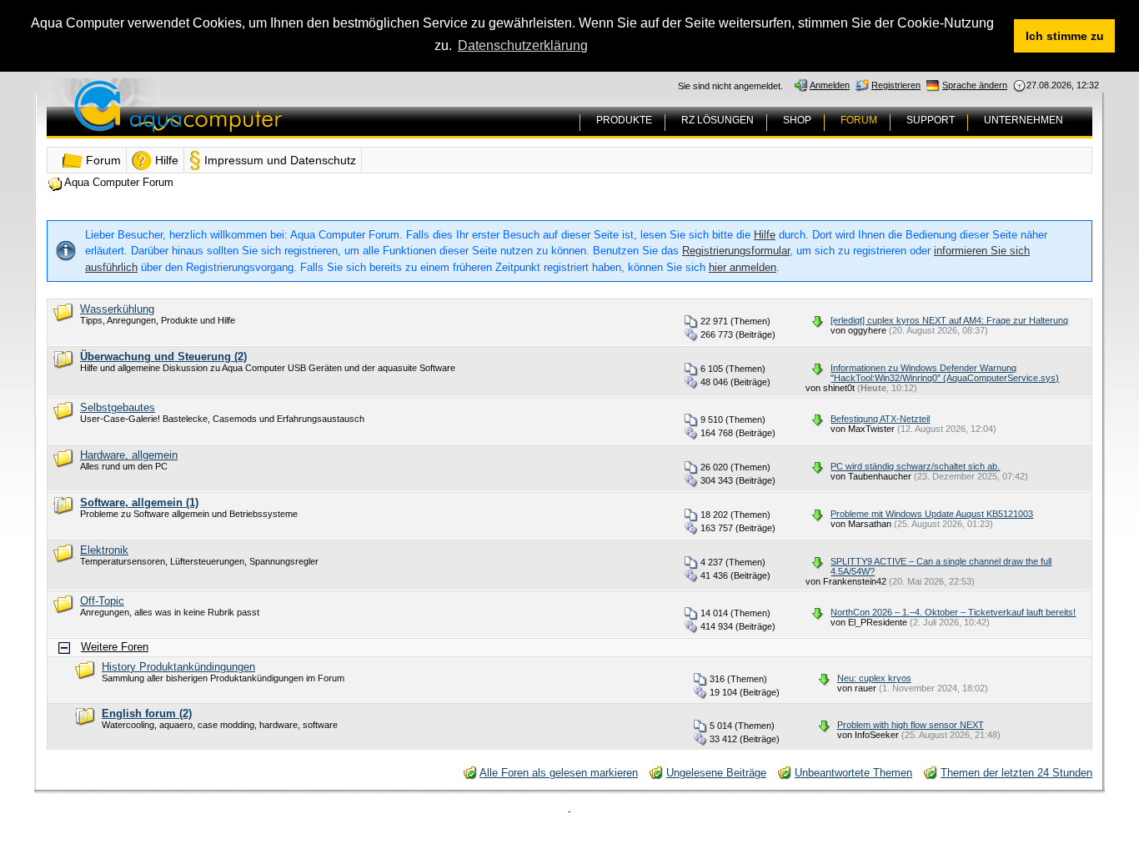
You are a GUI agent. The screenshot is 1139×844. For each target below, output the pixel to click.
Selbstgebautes (117, 407)
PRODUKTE (624, 120)
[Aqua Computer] (243, 119)
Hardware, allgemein (129, 455)
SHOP (797, 120)
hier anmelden (742, 267)
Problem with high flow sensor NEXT (910, 725)
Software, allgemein (139, 502)
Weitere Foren (114, 647)
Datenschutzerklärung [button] (523, 45)
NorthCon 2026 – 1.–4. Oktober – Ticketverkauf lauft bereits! (953, 612)
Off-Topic (102, 601)
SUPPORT (930, 120)
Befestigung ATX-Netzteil (880, 419)
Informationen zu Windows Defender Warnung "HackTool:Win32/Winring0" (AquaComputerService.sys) (944, 373)
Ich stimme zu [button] (1065, 36)
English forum (147, 713)
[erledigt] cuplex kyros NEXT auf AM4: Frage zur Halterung (949, 320)
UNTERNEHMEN (1023, 120)
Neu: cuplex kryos (874, 678)
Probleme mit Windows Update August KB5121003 (931, 514)
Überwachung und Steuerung (163, 356)
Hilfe (764, 235)
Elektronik (104, 550)
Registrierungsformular (736, 250)
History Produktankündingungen (178, 667)
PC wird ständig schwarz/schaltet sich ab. (915, 466)
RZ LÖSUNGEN (717, 120)
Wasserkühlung (117, 309)
